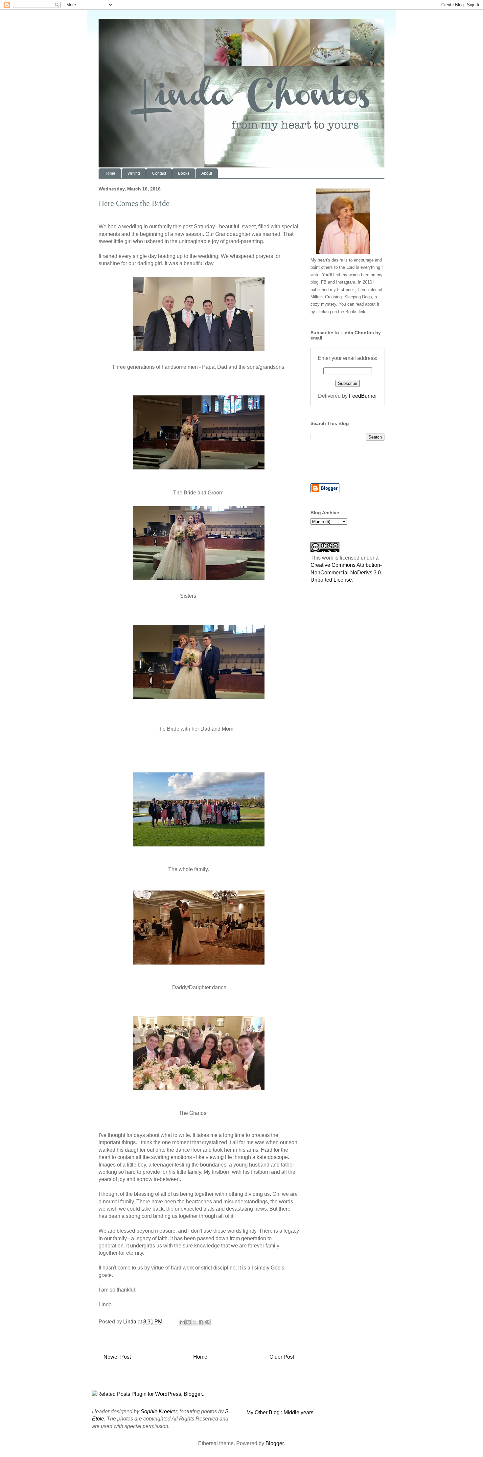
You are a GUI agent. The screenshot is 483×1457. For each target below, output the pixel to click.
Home (109, 173)
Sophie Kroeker (159, 1411)
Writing (133, 173)
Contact (159, 173)
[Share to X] (195, 1322)
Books (183, 173)
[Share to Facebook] (201, 1322)
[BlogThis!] (188, 1322)
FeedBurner (363, 396)
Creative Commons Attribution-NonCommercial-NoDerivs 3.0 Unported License (346, 572)
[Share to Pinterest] (207, 1322)
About (206, 173)
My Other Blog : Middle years (279, 1412)
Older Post (281, 1357)
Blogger (274, 1443)
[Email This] (182, 1322)
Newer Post (117, 1357)
